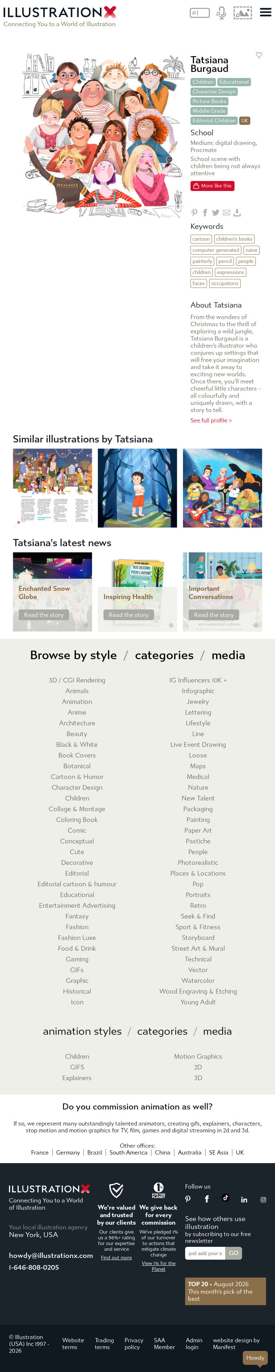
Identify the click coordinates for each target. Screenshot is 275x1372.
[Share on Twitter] (215, 212)
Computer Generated (216, 250)
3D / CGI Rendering (77, 680)
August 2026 (218, 1284)
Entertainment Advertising (77, 906)
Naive (251, 250)
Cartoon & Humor (77, 777)
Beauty (77, 734)
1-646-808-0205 (34, 1267)
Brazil (94, 1152)
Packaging (198, 809)
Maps (198, 766)
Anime (77, 712)
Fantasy (77, 916)
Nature (198, 788)
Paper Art (198, 830)
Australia (190, 1152)
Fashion (77, 927)
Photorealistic (198, 863)
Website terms (73, 1344)
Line (198, 734)
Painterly (202, 261)
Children (203, 82)
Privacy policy (134, 1344)
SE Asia (218, 1152)
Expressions (230, 272)
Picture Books (209, 101)
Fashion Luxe (77, 938)
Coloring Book (77, 820)
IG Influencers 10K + (198, 680)
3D (198, 1078)
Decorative (77, 863)
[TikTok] (226, 1199)
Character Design (214, 91)
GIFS (77, 1067)
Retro (198, 906)
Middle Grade (209, 111)
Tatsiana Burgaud (209, 64)
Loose (198, 755)
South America (129, 1152)
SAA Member (164, 1344)
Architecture (77, 723)
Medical (198, 777)
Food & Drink (77, 948)
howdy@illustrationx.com (51, 1255)
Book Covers (77, 755)
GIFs (77, 970)
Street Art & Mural (198, 948)
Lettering (198, 712)
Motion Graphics (198, 1056)
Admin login (194, 1344)
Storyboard (198, 938)
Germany (68, 1152)
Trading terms (104, 1344)
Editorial (77, 873)
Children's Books (234, 239)
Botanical (77, 766)
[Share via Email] (226, 212)
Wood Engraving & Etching (198, 991)
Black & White (77, 745)
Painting (198, 820)
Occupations (224, 283)
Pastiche (198, 841)
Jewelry (198, 702)
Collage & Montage (77, 809)
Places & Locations (198, 873)
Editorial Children (214, 120)
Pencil (225, 261)
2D (198, 1067)
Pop (198, 884)
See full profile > (211, 420)
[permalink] (85, 625)
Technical (198, 959)
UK (240, 1152)
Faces (199, 283)
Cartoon (201, 239)
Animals (77, 691)
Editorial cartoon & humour (77, 884)
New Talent (198, 798)
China (162, 1152)
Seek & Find (198, 916)
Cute (77, 852)
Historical (77, 991)
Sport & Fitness (198, 927)
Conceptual (77, 841)
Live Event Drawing (198, 745)
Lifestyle (198, 723)
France (40, 1152)
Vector (198, 970)
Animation (77, 702)
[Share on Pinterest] (194, 212)
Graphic (77, 981)
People (246, 261)
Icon (77, 1002)
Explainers (77, 1078)
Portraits (198, 895)
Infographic (198, 691)
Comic (77, 830)
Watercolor (198, 981)
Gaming (77, 959)
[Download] (237, 212)
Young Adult (198, 1002)
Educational (234, 82)
